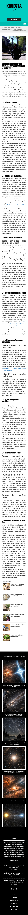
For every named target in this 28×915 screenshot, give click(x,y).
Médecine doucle (14, 900)
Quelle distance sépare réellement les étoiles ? (14, 801)
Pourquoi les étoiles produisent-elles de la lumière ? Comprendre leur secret (14, 743)
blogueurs (22, 852)
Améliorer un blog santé (9, 856)
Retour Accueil (7, 27)
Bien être (15, 897)
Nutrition (15, 903)
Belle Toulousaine (20, 854)
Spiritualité (14, 909)
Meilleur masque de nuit (19, 856)
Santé (15, 894)
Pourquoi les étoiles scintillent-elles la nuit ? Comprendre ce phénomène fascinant (14, 715)
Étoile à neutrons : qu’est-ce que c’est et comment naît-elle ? (14, 657)
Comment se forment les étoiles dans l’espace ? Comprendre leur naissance (14, 772)
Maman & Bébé (15, 906)
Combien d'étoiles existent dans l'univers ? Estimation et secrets (14, 686)
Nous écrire (14, 19)
